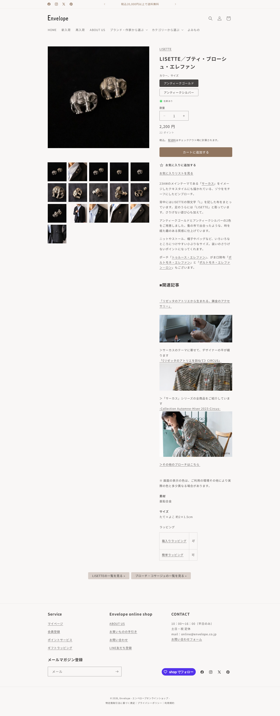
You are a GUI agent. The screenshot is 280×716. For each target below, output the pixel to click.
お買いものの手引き (123, 632)
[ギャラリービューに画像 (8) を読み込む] (98, 192)
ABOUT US (117, 624)
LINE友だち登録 (120, 648)
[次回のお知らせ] (175, 4)
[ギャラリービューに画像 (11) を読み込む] (57, 213)
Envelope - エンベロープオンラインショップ (144, 698)
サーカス (208, 183)
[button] (128, 29)
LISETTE (165, 49)
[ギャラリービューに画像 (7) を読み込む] (77, 192)
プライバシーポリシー (150, 702)
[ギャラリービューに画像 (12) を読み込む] (77, 213)
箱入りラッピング (174, 541)
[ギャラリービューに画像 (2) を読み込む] (77, 171)
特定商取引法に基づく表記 (120, 702)
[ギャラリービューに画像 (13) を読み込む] (98, 213)
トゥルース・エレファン (188, 257)
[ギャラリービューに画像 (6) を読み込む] (57, 192)
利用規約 (169, 702)
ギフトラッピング (60, 648)
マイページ (55, 624)
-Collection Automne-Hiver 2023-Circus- (190, 408)
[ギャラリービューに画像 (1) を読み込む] (57, 171)
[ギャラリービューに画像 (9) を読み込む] (119, 192)
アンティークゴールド (179, 83)
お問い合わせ (118, 640)
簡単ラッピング (172, 555)
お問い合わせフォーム (186, 639)
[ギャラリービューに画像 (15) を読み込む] (140, 213)
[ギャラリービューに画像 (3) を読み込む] (98, 171)
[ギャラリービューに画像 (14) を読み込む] (119, 213)
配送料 (172, 140)
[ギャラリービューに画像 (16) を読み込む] (57, 234)
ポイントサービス (60, 640)
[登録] (116, 671)
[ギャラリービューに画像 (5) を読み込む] (140, 171)
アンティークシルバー (179, 92)
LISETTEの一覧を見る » (108, 576)
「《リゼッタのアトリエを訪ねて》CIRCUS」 (190, 360)
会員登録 (54, 632)
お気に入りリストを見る (176, 173)
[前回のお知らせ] (104, 4)
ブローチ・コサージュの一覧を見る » (161, 576)
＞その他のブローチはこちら (179, 464)
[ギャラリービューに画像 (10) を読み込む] (140, 192)
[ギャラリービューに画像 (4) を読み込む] (119, 171)
